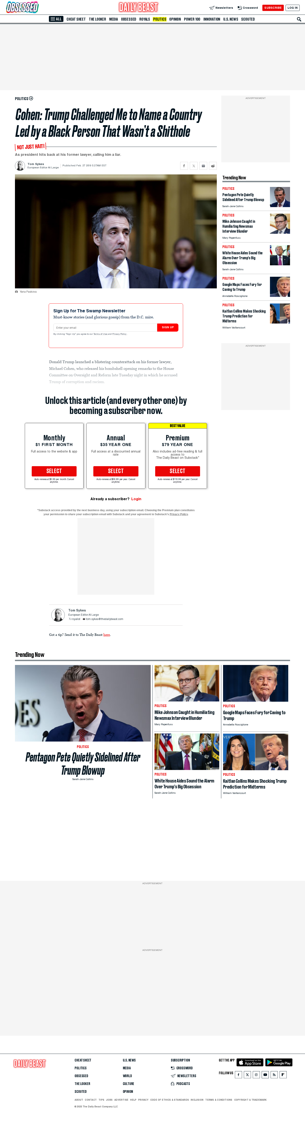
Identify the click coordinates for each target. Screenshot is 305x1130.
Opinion (175, 19)
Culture (128, 1084)
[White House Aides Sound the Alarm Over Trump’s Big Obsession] (280, 264)
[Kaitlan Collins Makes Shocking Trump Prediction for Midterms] (280, 322)
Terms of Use (101, 334)
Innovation (211, 19)
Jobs (109, 1099)
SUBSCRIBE (273, 7)
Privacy (143, 1099)
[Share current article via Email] (203, 166)
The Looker (97, 19)
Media (113, 19)
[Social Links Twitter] (247, 1075)
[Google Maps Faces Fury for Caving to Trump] (280, 296)
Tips (101, 1099)
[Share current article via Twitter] (194, 166)
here (106, 635)
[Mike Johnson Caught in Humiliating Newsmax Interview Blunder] (280, 232)
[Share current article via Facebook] (184, 166)
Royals (144, 19)
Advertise (121, 1099)
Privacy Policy (119, 334)
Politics (159, 19)
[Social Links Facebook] (238, 1075)
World (127, 1076)
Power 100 (192, 19)
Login (136, 499)
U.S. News (230, 19)
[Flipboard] (283, 1075)
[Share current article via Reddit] (213, 166)
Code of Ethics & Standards (169, 1099)
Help (133, 1099)
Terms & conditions (218, 1099)
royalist (75, 619)
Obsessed (128, 19)
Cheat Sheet (76, 19)
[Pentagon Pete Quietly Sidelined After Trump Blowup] (280, 206)
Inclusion (197, 1099)
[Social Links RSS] (274, 1075)
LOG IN (293, 7)
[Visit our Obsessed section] (36, 8)
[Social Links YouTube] (265, 1075)
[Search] (299, 19)
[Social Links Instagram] (256, 1075)
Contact (91, 1099)
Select (54, 471)
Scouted (248, 19)
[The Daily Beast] (138, 8)
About (79, 1099)
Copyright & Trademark (250, 1099)
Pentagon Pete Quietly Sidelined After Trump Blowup (83, 763)
